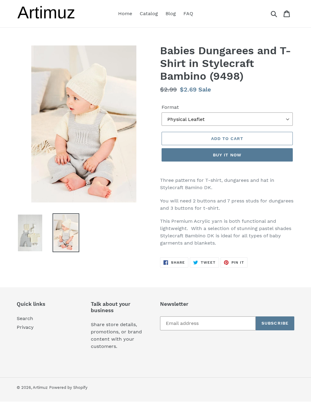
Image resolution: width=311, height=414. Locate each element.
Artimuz (40, 387)
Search (25, 318)
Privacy (25, 327)
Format (170, 107)
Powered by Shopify (68, 387)
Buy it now (227, 154)
